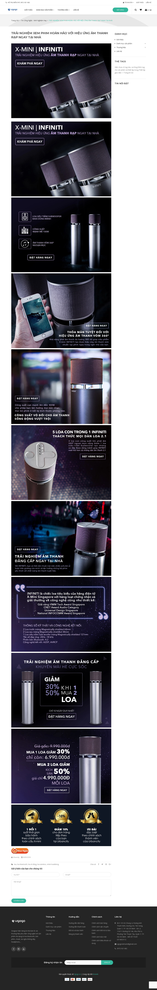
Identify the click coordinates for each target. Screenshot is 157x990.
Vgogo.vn (77, 974)
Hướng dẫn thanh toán (77, 927)
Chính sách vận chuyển (100, 927)
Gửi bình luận (19, 901)
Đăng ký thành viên (76, 934)
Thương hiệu (63, 10)
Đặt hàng (120, 10)
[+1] (109, 864)
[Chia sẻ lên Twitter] (102, 864)
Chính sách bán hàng (99, 923)
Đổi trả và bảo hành (76, 930)
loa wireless (41, 864)
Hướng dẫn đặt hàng (76, 923)
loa (15, 864)
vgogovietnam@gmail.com (127, 944)
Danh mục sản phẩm (44, 10)
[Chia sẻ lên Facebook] (98, 864)
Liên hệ (148, 2)
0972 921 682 (25, 2)
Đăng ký (107, 962)
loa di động (32, 864)
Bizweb (95, 974)
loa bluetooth (22, 864)
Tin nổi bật (122, 83)
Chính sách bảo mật (99, 937)
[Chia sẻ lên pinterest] (106, 864)
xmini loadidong (53, 864)
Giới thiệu (140, 2)
